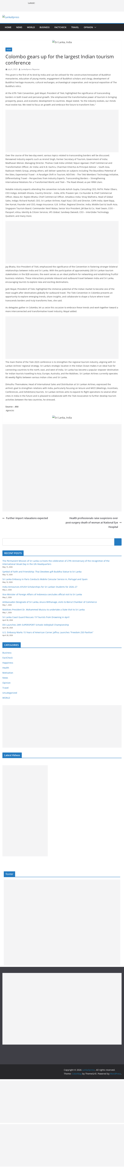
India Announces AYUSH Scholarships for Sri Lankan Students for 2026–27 (39, 586)
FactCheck (60, 27)
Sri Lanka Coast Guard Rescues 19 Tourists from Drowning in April (35, 617)
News (19, 27)
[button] (94, 27)
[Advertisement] (62, 131)
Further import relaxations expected (27, 518)
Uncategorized (9, 692)
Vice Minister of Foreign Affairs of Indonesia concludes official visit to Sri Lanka (42, 594)
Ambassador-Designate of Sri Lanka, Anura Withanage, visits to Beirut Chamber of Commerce (49, 602)
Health (5, 667)
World (31, 27)
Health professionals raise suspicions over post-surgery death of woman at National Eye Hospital (92, 522)
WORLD (6, 697)
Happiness (7, 662)
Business (45, 27)
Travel (75, 27)
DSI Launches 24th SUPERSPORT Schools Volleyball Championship (35, 624)
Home (8, 27)
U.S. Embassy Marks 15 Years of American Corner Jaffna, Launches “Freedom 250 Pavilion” (47, 632)
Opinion (88, 27)
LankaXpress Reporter (30, 69)
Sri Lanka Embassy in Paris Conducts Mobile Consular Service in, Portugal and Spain (45, 579)
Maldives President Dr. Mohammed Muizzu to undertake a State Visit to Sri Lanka (43, 609)
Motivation (7, 672)
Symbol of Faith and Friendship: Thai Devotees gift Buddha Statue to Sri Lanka (42, 571)
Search (118, 541)
